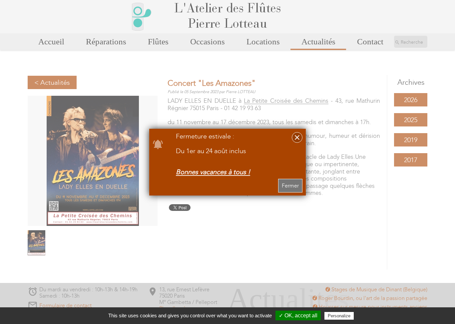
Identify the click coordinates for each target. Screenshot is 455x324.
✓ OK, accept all (298, 315)
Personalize (339, 315)
